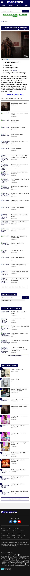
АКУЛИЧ (15, 556)
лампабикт (25, 562)
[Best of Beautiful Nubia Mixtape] (5, 342)
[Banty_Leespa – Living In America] (5, 463)
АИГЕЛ (4, 564)
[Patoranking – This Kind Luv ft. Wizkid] (5, 144)
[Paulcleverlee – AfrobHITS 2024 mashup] (5, 335)
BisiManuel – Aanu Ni (17, 369)
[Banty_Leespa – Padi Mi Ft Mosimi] (5, 455)
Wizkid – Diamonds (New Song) (19, 271)
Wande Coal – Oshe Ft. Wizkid (19, 103)
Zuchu (12, 559)
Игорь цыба (19, 561)
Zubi (16, 555)
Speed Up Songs (18, 533)
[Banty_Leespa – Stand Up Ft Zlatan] (5, 446)
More (26, 5)
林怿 (3, 557)
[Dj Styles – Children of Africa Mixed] (5, 314)
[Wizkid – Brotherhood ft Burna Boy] (5, 188)
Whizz (14, 70)
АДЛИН (19, 560)
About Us (3, 528)
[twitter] (15, 521)
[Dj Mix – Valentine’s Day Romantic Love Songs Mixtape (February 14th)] (5, 350)
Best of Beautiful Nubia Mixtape (20, 340)
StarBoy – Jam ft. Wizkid (17, 243)
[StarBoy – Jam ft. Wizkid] (5, 245)
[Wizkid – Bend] (5, 122)
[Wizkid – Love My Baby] (5, 210)
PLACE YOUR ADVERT (19, 15)
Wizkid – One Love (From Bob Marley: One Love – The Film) (19, 156)
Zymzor (26, 561)
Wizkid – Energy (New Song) (18, 264)
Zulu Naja (22, 557)
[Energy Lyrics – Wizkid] (5, 252)
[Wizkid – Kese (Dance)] (5, 137)
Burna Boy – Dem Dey (17, 399)
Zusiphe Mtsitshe (13, 565)
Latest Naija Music (5, 530)
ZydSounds (16, 564)
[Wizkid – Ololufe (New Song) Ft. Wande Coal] (5, 281)
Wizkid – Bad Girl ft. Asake (18, 127)
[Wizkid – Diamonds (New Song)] (5, 274)
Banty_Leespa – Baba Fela (18, 426)
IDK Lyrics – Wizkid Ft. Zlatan (19, 222)
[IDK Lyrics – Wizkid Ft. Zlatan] (5, 224)
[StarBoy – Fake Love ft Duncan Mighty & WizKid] (5, 167)
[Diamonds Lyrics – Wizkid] (5, 231)
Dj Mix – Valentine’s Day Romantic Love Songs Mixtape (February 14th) (19, 349)
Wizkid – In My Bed (16, 148)
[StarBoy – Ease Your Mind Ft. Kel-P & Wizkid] (5, 238)
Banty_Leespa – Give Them (18, 470)
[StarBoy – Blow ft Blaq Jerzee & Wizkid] (5, 115)
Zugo (11, 561)
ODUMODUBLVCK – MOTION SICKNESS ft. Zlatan (19, 389)
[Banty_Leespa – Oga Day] (5, 486)
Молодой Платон (11, 557)
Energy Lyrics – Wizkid (17, 250)
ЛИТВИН (4, 565)
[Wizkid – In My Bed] (5, 151)
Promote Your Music (5, 535)
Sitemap (24, 535)
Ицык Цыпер (24, 565)
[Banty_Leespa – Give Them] (5, 472)
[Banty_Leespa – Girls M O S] (5, 436)
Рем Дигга (5, 561)
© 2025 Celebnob (11, 537)
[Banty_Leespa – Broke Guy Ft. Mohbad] (5, 419)
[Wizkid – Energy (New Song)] (5, 267)
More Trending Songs (15, 499)
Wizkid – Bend (15, 120)
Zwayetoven (16, 562)
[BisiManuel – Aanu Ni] (5, 373)
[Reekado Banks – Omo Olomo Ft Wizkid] (5, 181)
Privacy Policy (17, 528)
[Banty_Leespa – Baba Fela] (5, 428)
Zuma (9, 564)
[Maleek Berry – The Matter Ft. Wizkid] (5, 217)
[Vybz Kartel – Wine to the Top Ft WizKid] (5, 196)
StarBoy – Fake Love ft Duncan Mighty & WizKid (19, 165)
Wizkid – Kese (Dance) (17, 134)
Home (3, 5)
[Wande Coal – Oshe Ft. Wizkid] (5, 106)
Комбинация (6, 562)
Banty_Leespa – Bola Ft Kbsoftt (19, 491)
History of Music (9, 533)
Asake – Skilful (15, 379)
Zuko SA (13, 560)
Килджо (26, 560)
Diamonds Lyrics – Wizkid (18, 229)
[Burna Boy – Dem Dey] (5, 401)
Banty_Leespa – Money (17, 477)
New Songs (13, 530)
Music (10, 5)
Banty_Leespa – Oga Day (17, 484)
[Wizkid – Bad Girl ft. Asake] (5, 129)
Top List (18, 535)
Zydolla (11, 555)
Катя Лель (4, 555)
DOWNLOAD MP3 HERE (15, 94)
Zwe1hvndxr (5, 559)
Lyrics (2, 533)
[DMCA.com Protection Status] (15, 569)
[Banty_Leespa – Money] (5, 479)
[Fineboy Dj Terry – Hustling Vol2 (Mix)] (5, 328)
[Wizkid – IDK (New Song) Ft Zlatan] (5, 260)
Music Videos (21, 530)
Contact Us (9, 528)
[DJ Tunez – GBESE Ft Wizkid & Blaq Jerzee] (5, 174)
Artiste (19, 5)
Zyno (7, 560)
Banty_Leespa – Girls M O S (18, 433)
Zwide (23, 564)
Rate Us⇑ (3, 537)
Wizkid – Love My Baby (17, 207)
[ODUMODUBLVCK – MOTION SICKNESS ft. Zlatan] (5, 392)
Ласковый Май (24, 556)
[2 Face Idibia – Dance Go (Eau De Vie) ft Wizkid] (5, 203)
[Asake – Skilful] (5, 382)
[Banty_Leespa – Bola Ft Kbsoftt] (5, 493)
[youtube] (19, 521)
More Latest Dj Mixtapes (14, 355)
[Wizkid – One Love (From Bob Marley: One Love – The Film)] (5, 159)
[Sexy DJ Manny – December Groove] (5, 321)
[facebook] (10, 521)
